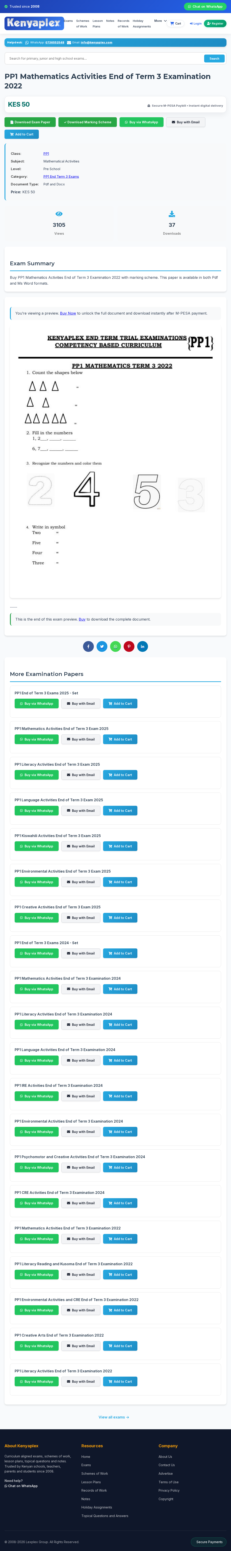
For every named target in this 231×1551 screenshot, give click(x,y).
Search (214, 58)
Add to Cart (24, 134)
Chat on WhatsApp (207, 7)
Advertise (166, 1473)
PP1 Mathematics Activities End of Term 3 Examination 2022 (68, 1228)
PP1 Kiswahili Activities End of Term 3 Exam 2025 (58, 835)
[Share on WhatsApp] (115, 646)
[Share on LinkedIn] (142, 646)
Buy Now (68, 313)
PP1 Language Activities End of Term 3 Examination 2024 (65, 1049)
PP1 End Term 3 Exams (61, 176)
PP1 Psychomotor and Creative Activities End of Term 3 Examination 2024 (80, 1157)
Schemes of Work (82, 23)
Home (85, 1457)
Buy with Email (188, 122)
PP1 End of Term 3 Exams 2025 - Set (46, 693)
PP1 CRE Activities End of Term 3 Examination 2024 (59, 1192)
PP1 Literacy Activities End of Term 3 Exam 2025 (57, 764)
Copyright (166, 1499)
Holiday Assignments (96, 1507)
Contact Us (167, 1465)
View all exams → (114, 1417)
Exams (68, 21)
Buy (82, 619)
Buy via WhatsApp (143, 122)
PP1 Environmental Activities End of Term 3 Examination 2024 (69, 1121)
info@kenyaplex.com (96, 42)
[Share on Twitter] (102, 646)
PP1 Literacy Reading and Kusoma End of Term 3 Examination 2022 (74, 1264)
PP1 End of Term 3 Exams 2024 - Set (46, 943)
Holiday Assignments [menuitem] (142, 23)
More (158, 21)
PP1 (46, 153)
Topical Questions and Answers (104, 1516)
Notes (110, 21)
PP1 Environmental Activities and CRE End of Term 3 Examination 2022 (77, 1299)
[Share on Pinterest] (129, 646)
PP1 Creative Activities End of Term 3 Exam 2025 (58, 907)
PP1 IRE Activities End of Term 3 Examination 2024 (59, 1085)
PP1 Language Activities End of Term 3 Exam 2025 (59, 800)
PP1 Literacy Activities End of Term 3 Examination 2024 (63, 1014)
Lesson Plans (98, 23)
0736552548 (54, 42)
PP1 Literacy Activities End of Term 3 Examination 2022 (63, 1371)
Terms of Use (169, 1482)
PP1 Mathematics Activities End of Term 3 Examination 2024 (68, 978)
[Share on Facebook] (88, 646)
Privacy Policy (169, 1490)
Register (217, 23)
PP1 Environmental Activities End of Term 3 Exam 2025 (63, 871)
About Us (165, 1457)
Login (198, 23)
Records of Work (123, 23)
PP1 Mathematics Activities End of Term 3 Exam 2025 (62, 728)
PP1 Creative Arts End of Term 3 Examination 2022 (59, 1335)
